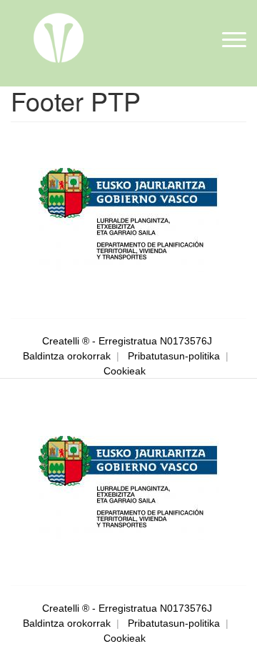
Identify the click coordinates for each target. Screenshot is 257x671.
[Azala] (58, 36)
